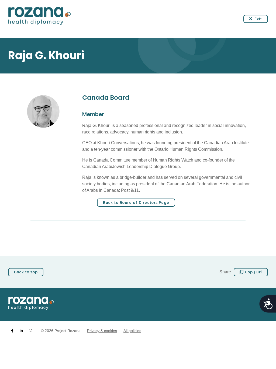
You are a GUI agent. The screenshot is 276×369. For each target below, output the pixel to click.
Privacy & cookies (102, 330)
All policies (132, 330)
